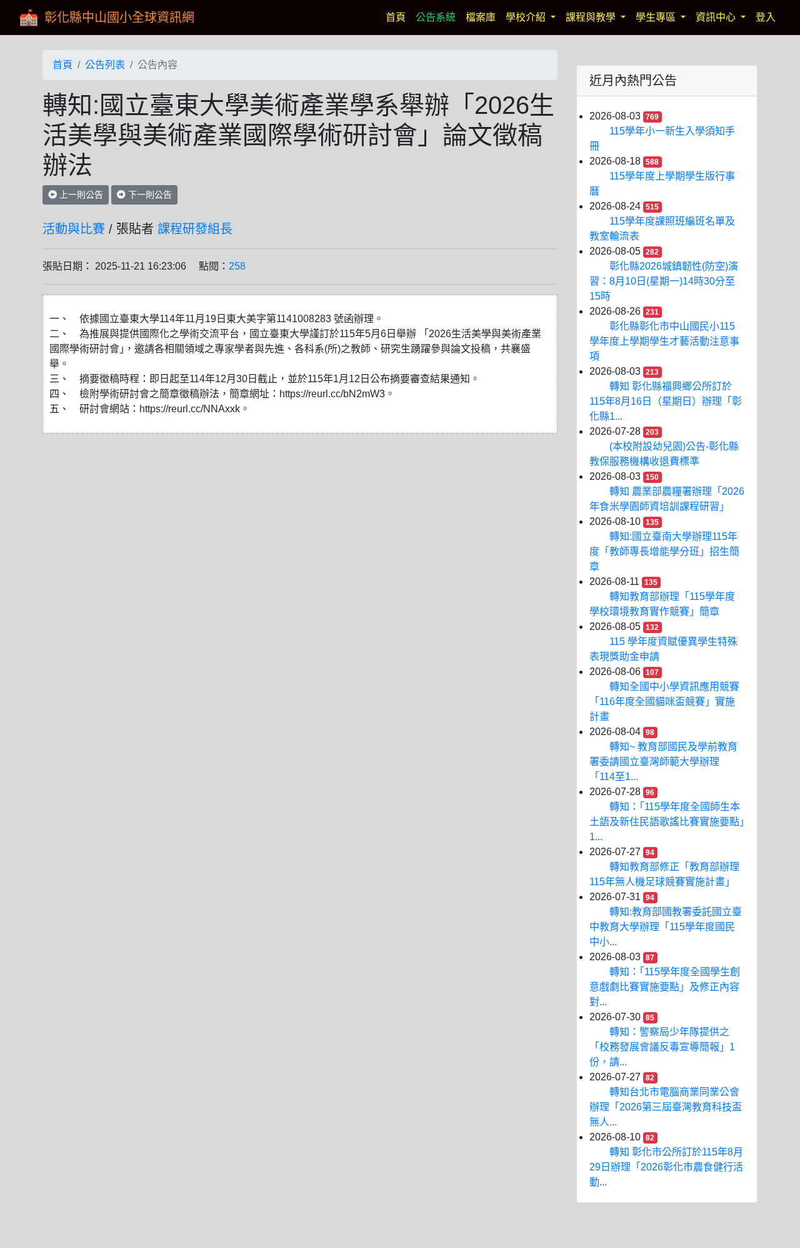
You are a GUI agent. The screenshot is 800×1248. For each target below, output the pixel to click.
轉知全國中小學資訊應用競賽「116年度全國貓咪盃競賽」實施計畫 (664, 701)
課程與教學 (592, 17)
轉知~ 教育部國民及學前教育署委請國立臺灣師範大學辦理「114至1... (663, 761)
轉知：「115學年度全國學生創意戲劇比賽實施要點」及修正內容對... (664, 986)
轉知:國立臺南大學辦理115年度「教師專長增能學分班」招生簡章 (664, 551)
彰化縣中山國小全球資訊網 (119, 17)
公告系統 (436, 17)
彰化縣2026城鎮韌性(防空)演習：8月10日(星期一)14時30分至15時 (663, 281)
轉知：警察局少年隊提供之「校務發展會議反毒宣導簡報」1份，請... (662, 1047)
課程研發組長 (195, 229)
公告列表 (105, 64)
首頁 (398, 17)
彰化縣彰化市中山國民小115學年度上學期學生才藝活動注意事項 (664, 341)
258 (237, 266)
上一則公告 (80, 195)
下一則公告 (149, 195)
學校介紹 (527, 17)
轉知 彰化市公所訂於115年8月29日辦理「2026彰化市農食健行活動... (666, 1167)
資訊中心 (717, 17)
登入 (766, 17)
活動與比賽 (73, 229)
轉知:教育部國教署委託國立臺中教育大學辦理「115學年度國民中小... (665, 926)
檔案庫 (481, 17)
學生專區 (657, 17)
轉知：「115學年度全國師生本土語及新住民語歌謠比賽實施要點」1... (666, 821)
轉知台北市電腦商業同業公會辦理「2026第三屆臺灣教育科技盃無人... (665, 1107)
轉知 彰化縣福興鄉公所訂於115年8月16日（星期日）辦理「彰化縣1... (665, 401)
